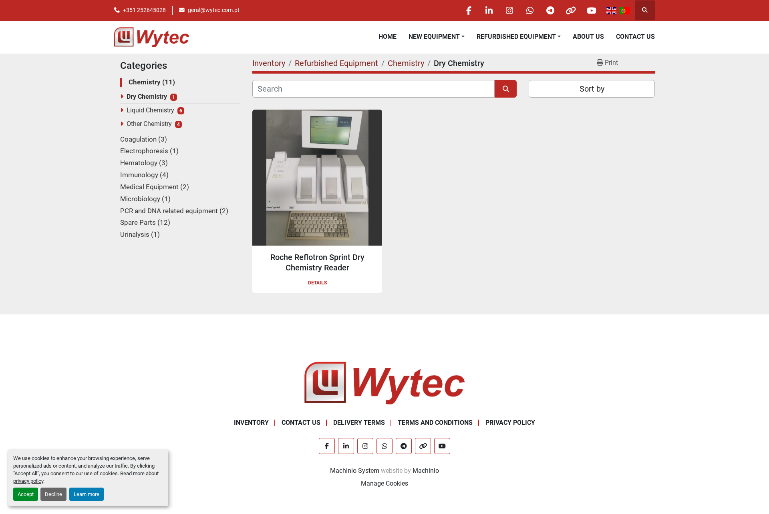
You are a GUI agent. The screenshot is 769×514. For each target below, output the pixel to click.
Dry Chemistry (147, 96)
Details (317, 283)
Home (387, 36)
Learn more (86, 494)
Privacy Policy (510, 422)
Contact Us (635, 36)
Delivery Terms (359, 422)
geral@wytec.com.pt (214, 10)
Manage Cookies (384, 483)
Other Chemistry (149, 124)
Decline (53, 494)
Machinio (426, 470)
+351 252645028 (144, 10)
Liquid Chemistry (150, 110)
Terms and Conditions (435, 422)
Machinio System (354, 470)
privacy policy (28, 481)
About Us (588, 36)
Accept (26, 494)
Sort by (592, 89)
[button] (437, 37)
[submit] (506, 89)
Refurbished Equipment (516, 36)
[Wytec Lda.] (384, 382)
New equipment (434, 36)
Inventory (251, 422)
